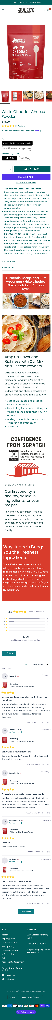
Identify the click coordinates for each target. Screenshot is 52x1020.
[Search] (44, 10)
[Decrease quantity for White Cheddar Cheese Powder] (4, 169)
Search (5, 934)
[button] (5, 96)
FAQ (3, 958)
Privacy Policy (8, 946)
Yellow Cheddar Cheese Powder (22, 687)
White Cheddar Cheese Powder (22, 832)
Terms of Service (9, 942)
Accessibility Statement (13, 962)
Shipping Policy (8, 938)
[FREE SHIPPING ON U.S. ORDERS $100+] (26, 2)
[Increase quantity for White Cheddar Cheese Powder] (10, 169)
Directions (8, 267)
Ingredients (9, 261)
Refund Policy (8, 954)
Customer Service (10, 950)
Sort (27, 664)
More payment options (26, 182)
